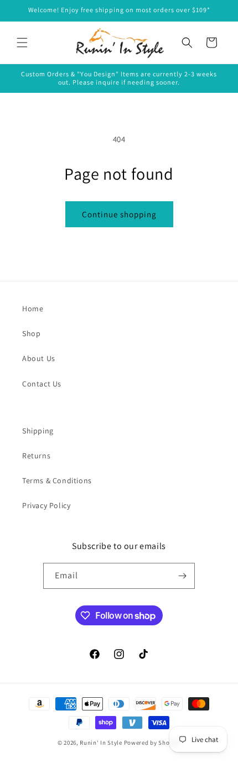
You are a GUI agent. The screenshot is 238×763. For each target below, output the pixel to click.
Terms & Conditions (57, 480)
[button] (22, 42)
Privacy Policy (46, 505)
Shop (31, 333)
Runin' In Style (101, 742)
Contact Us (41, 384)
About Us (38, 358)
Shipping (38, 431)
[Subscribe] (182, 576)
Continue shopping (119, 214)
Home (32, 308)
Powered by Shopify (152, 742)
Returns (36, 456)
